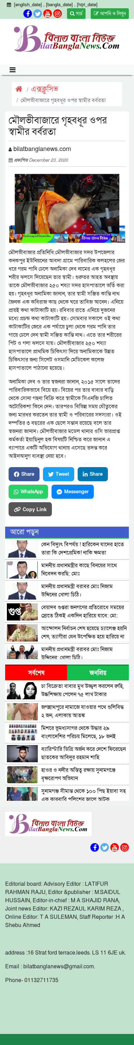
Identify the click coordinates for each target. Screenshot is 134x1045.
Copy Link (35, 509)
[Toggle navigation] (12, 69)
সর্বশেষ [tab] (36, 673)
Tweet (62, 474)
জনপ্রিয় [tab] (98, 673)
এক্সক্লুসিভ (44, 89)
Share (27, 474)
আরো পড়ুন (24, 532)
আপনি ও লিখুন (112, 13)
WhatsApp (32, 491)
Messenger (76, 491)
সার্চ (78, 13)
